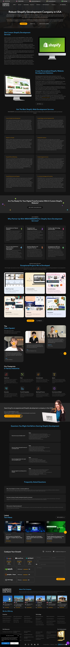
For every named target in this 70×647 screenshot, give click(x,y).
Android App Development (51, 621)
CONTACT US (32, 23)
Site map (52, 644)
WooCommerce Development (38, 619)
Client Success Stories (44, 23)
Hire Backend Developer (28, 634)
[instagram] (32, 644)
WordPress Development (61, 622)
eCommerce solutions (46, 97)
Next (65, 353)
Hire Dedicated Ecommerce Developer (29, 637)
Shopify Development (61, 616)
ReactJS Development (61, 621)
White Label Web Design (28, 621)
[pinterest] (38, 644)
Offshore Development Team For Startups (51, 633)
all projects (39, 320)
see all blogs (60, 517)
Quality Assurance (27, 620)
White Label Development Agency (51, 638)
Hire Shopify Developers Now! (35, 207)
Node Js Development (39, 622)
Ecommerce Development (7, 616)
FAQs (56, 644)
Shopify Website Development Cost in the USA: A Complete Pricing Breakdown (55, 537)
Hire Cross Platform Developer (27, 632)
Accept (5, 643)
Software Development (7, 618)
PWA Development (50, 622)
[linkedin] (35, 644)
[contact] (68, 643)
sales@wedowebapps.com (60, 551)
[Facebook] (25, 644)
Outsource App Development (52, 635)
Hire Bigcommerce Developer (8, 631)
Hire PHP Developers (27, 640)
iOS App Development (61, 618)
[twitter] (29, 644)
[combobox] (37, 564)
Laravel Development (50, 618)
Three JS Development (50, 624)
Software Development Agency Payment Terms (40, 636)
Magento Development (50, 616)
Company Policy (46, 644)
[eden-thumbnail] (13, 343)
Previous (61, 353)
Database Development (7, 620)
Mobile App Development (17, 616)
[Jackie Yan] (56, 331)
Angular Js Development (40, 624)
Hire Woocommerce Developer (16, 632)
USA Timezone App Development (39, 633)
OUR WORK (23, 23)
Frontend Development (17, 618)
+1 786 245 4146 (48, 551)
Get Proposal (63, 4)
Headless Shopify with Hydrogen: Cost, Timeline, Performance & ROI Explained (35, 537)
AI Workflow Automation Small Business (40, 639)
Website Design (16, 620)
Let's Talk (39, 103)
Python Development (39, 616)
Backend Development (28, 618)
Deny (14, 643)
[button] (18, 635)
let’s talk (30, 320)
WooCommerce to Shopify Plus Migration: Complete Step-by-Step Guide (14, 537)
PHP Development (39, 621)
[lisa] (35, 337)
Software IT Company (6, 621)
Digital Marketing (27, 616)
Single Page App (16, 621)
